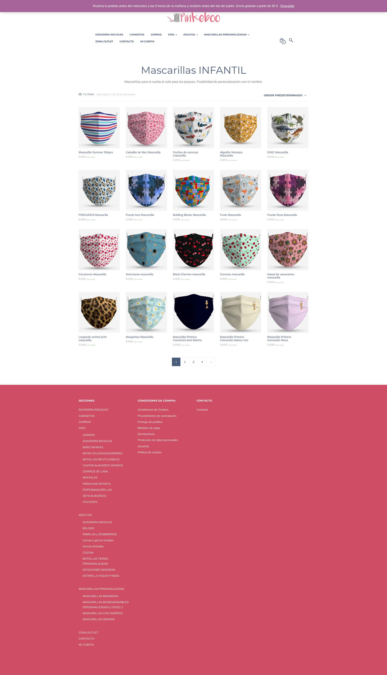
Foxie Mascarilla (230, 214)
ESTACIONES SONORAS (99, 569)
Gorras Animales (93, 546)
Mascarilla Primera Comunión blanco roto (234, 338)
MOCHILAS (90, 477)
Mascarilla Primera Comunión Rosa (279, 338)
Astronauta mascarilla (139, 274)
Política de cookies (149, 452)
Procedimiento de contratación (157, 415)
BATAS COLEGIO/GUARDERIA (102, 453)
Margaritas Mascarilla (139, 337)
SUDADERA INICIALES (93, 409)
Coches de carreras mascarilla (185, 154)
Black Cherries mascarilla (189, 274)
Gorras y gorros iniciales (98, 540)
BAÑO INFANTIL (93, 447)
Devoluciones (146, 434)
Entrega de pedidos (150, 421)
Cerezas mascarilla (232, 274)
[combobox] (285, 95)
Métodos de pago (149, 428)
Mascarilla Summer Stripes (96, 152)
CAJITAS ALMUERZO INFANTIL (103, 465)
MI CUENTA (86, 644)
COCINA (88, 552)
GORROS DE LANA (95, 471)
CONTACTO (86, 638)
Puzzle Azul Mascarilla (140, 214)
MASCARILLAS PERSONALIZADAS (101, 588)
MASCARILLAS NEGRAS (99, 619)
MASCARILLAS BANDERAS (100, 596)
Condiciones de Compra (153, 409)
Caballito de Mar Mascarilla (143, 152)
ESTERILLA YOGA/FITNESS (101, 575)
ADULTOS (85, 515)
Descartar (287, 6)
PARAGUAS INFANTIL (97, 483)
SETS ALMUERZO (94, 495)
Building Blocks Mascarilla (189, 214)
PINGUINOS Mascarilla (93, 214)
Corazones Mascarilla (92, 274)
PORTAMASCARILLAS (97, 489)
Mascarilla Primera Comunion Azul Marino (187, 338)
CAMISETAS (87, 415)
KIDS (82, 428)
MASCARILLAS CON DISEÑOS (103, 613)
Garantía (143, 446)
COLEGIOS (90, 501)
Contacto (202, 409)
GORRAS (85, 421)
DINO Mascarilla (277, 152)
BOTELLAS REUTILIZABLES (101, 459)
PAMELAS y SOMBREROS (100, 534)
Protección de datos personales (158, 440)
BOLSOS (88, 528)
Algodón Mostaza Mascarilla (231, 154)
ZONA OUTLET (88, 632)
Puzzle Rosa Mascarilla (282, 214)
